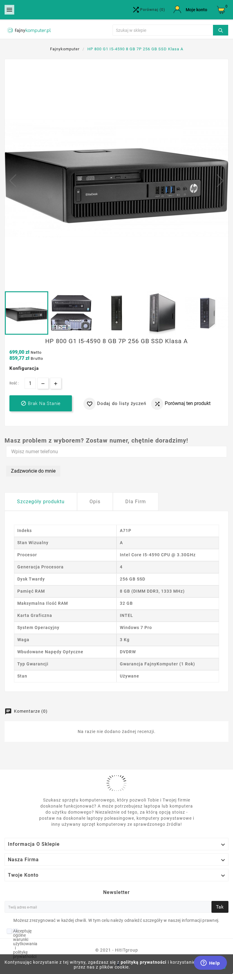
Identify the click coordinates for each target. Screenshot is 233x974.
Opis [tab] (94, 501)
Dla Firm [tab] (135, 501)
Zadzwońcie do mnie (33, 471)
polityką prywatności (144, 962)
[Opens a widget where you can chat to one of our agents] (210, 963)
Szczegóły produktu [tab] (41, 501)
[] (220, 29)
